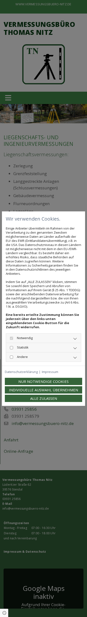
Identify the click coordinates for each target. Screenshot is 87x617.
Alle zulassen (43, 398)
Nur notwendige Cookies (43, 381)
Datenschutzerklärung (21, 372)
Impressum (50, 372)
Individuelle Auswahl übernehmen (43, 389)
